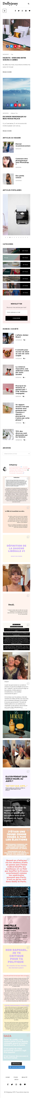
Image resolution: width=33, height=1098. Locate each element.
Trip (12, 54)
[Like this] (19, 105)
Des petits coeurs (20, 177)
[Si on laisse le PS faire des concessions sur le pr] (16, 841)
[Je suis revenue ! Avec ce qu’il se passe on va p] (16, 724)
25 (26, 105)
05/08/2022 (19, 440)
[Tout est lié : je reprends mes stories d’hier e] (16, 812)
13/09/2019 (18, 148)
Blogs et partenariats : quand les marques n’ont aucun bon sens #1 (16, 212)
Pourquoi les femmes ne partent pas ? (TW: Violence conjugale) (21, 389)
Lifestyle (13, 113)
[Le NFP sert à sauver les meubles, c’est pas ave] (16, 900)
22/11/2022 (18, 396)
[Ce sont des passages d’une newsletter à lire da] (16, 929)
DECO (17, 1079)
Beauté (24, 1077)
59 (21, 219)
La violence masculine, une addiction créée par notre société (22, 370)
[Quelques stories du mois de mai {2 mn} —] (16, 1017)
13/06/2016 (14, 219)
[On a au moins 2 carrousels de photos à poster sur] (16, 753)
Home (8, 1077)
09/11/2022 (18, 423)
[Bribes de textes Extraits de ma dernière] (16, 519)
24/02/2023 (19, 340)
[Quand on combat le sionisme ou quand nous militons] (16, 959)
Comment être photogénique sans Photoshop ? (22, 161)
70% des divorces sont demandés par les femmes (22, 434)
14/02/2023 (19, 358)
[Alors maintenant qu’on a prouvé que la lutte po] (16, 871)
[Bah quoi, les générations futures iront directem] (16, 988)
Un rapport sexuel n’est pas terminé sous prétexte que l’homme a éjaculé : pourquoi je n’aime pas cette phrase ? (23, 412)
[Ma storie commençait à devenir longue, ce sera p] (16, 490)
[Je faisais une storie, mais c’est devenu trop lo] (16, 695)
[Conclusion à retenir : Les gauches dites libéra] (16, 548)
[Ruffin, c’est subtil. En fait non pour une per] (16, 636)
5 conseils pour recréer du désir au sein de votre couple (22, 352)
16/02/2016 (5, 113)
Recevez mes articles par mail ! (16, 307)
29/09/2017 (6, 54)
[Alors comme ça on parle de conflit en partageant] (16, 1047)
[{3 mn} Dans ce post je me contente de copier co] (16, 783)
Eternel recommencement (23, 145)
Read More (7, 72)
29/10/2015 (18, 167)
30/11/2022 (18, 377)
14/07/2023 (19, 180)
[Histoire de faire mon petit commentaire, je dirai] (16, 578)
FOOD (16, 1077)
